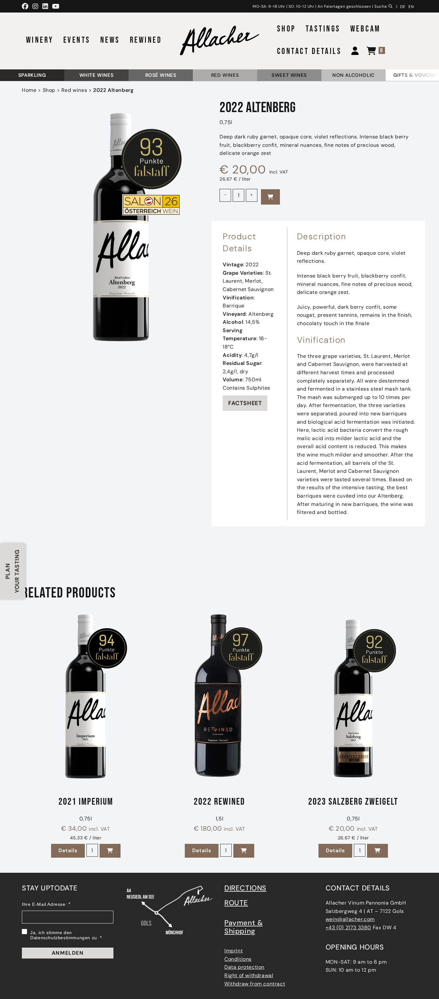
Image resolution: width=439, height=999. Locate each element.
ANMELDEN (68, 953)
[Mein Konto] (352, 51)
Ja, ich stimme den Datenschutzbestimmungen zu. (64, 935)
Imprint (233, 950)
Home (29, 90)
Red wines (225, 75)
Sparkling (32, 75)
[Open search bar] (392, 5)
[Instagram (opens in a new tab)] (35, 6)
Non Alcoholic (353, 75)
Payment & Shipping (243, 927)
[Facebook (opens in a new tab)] (26, 6)
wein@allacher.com (350, 919)
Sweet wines (289, 75)
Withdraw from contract (254, 983)
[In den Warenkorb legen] (270, 197)
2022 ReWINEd (219, 802)
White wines (96, 75)
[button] (110, 851)
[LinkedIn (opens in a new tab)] (45, 6)
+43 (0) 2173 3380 (348, 927)
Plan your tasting (12, 571)
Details (71, 850)
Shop (49, 90)
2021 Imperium (85, 802)
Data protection (244, 967)
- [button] (225, 194)
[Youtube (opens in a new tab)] (56, 6)
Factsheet (245, 403)
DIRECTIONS (245, 888)
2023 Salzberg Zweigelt (353, 802)
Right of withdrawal (248, 975)
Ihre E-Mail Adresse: (44, 904)
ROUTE (236, 902)
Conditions (238, 959)
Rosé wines (160, 75)
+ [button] (251, 194)
